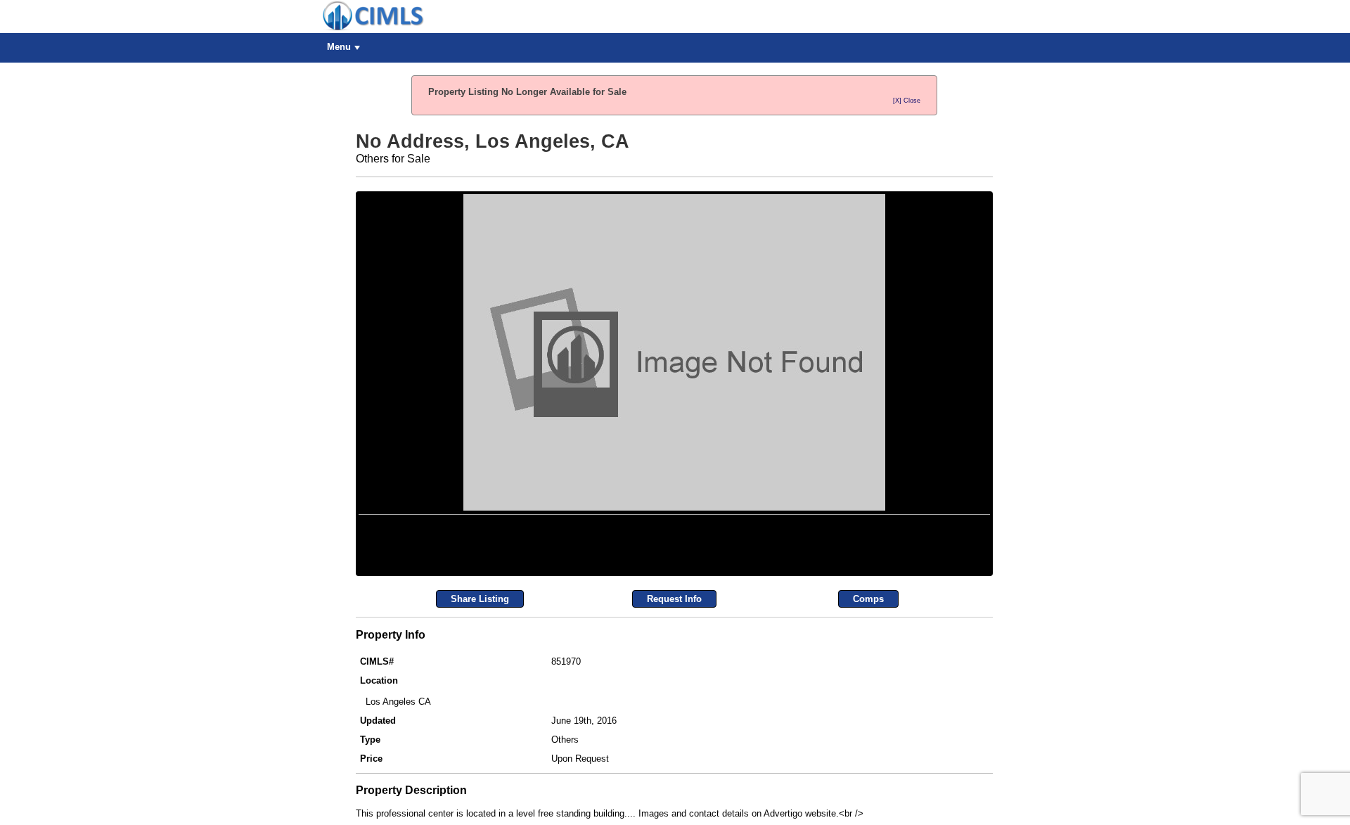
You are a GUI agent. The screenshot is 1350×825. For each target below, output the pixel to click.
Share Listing (480, 755)
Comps (868, 755)
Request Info (674, 755)
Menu (339, 46)
